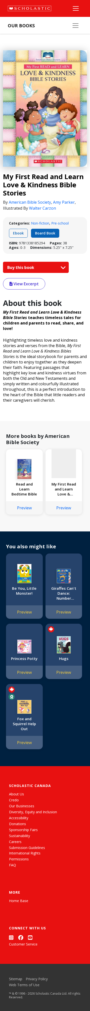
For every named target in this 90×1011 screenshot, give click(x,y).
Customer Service (23, 944)
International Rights (24, 853)
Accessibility (18, 817)
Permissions (19, 859)
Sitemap (15, 979)
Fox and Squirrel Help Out (24, 723)
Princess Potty (24, 658)
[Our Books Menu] (75, 25)
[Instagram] (11, 937)
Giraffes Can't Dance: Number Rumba (63, 593)
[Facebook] (20, 937)
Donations (17, 823)
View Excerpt (25, 284)
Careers (15, 841)
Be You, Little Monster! (24, 591)
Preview (24, 508)
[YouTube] (30, 937)
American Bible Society (30, 202)
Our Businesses (21, 806)
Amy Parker (64, 202)
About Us (16, 794)
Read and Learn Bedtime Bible (24, 489)
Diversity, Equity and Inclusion (33, 812)
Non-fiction (40, 223)
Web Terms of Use (24, 984)
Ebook (18, 233)
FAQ (12, 865)
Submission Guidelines (27, 847)
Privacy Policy (37, 979)
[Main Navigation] (75, 8)
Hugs (63, 658)
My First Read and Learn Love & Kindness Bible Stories (63, 489)
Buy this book (21, 267)
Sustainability (19, 835)
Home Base (18, 900)
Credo (14, 800)
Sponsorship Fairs (23, 829)
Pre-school (60, 223)
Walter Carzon (42, 208)
